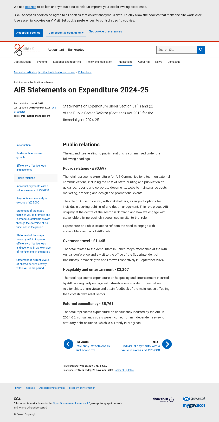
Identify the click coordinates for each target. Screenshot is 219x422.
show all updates (124, 370)
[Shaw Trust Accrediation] (163, 400)
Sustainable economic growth (29, 155)
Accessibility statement (52, 387)
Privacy (18, 387)
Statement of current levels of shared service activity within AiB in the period (32, 264)
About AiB (144, 61)
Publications (125, 61)
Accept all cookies (28, 32)
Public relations (25, 178)
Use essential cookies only (66, 32)
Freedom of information (82, 387)
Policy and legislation (99, 61)
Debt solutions (22, 61)
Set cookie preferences (105, 31)
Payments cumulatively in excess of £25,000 (31, 200)
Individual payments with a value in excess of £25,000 (32, 188)
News (158, 61)
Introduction (23, 145)
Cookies (30, 387)
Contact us (174, 61)
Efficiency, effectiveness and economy (31, 167)
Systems (42, 61)
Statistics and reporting (67, 61)
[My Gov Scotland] (194, 406)
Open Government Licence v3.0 (71, 403)
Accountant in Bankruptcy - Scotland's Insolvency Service (44, 72)
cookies (30, 7)
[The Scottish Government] (194, 399)
